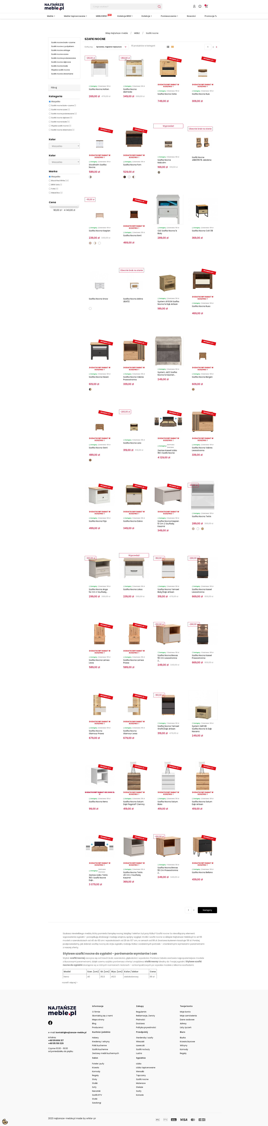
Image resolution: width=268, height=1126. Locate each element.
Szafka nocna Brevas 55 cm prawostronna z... (168, 870)
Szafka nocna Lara (132, 443)
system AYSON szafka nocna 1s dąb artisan (168, 303)
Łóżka (138, 1063)
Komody (184, 1049)
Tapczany (141, 1075)
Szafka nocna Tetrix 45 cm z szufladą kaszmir (133, 875)
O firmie (96, 1011)
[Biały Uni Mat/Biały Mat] (90, 308)
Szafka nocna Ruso (201, 306)
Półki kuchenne (99, 1045)
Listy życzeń (185, 1027)
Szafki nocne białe (59, 66)
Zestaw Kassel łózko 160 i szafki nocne (167, 451)
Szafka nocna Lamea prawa (133, 661)
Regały (183, 1053)
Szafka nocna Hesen (99, 377)
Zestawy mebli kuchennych (105, 1053)
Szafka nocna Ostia (167, 94)
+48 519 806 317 (56, 1040)
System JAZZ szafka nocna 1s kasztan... (167, 373)
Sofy (94, 1087)
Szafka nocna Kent (132, 235)
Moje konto (185, 1011)
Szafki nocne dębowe (61, 62)
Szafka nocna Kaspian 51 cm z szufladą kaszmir (168, 524)
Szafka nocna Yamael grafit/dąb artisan (168, 727)
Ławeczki (140, 1045)
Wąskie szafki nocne (60, 70)
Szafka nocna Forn (132, 164)
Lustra (139, 1053)
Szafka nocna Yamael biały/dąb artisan (168, 590)
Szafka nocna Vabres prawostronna (133, 378)
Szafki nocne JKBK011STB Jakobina (201, 158)
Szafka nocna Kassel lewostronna (202, 590)
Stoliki (95, 1083)
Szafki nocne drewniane (62, 73)
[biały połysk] (129, 177)
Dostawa (140, 1023)
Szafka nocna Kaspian (99, 230)
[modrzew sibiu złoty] (193, 389)
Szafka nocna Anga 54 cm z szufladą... (98, 590)
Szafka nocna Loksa (132, 589)
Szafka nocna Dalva (133, 521)
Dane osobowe (187, 1019)
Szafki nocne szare (59, 54)
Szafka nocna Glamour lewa (130, 732)
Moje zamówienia (188, 1015)
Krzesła (95, 1067)
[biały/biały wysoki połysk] (198, 528)
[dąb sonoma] (90, 243)
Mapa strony (98, 1019)
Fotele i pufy (98, 1063)
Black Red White (60, 180)
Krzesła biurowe (187, 1041)
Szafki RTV (97, 1095)
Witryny (183, 1045)
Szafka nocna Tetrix (201, 516)
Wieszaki (140, 1041)
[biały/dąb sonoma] (95, 243)
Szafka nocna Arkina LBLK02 (133, 300)
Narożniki (96, 1091)
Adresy (183, 1023)
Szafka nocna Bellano (202, 872)
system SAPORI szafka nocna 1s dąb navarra (202, 729)
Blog (94, 1023)
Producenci (97, 1027)
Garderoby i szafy (144, 1037)
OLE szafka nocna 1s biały (167, 232)
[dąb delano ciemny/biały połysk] (133, 177)
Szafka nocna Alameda (130, 90)
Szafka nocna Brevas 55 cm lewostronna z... (168, 658)
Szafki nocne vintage (60, 50)
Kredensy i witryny (101, 1041)
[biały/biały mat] (99, 243)
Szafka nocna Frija (98, 521)
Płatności (140, 1019)
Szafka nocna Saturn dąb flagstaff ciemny (134, 803)
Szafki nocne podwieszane (63, 58)
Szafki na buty (143, 1049)
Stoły (94, 1079)
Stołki (94, 1098)
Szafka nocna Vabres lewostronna (202, 449)
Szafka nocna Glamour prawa (96, 732)
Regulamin (141, 1011)
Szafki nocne (142, 1079)
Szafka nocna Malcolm (164, 161)
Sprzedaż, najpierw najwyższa (109, 47)
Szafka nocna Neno (98, 801)
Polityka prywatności (146, 1027)
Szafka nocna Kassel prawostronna (202, 656)
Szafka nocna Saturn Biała (168, 803)
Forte (54, 189)
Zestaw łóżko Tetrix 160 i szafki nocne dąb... (98, 878)
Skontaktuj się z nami (102, 1015)
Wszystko (55, 101)
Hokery (95, 1037)
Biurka (183, 1037)
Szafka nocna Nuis (201, 94)
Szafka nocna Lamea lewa (99, 661)
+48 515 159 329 (56, 1043)
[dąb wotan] (202, 528)
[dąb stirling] (90, 460)
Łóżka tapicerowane (145, 1067)
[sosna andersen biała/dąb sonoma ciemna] (90, 177)
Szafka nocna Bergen (202, 377)
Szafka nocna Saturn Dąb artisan (202, 803)
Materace (141, 1083)
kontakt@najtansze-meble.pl (71, 1032)
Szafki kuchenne (100, 1049)
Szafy (138, 1091)
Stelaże (139, 1087)
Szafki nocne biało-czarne (63, 42)
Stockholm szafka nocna (97, 166)
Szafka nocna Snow (98, 298)
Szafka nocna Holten (99, 89)
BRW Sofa (56, 184)
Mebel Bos (57, 193)
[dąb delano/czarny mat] (124, 177)
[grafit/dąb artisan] (90, 389)
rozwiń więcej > (69, 982)
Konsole (140, 1095)
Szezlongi (96, 1102)
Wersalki (140, 1071)
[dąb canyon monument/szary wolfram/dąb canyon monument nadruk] (159, 172)
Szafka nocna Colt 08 (202, 230)
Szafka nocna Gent (98, 447)
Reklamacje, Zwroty (145, 1015)
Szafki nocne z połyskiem (62, 46)
